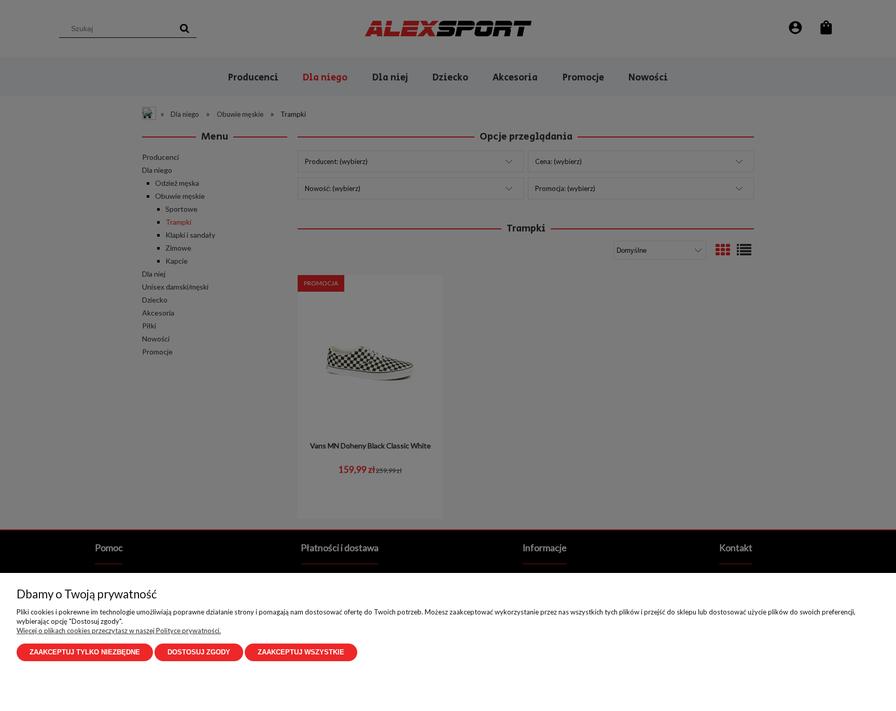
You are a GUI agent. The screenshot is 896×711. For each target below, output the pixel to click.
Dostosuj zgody (198, 652)
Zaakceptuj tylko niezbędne (85, 652)
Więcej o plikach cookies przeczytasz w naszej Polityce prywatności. (119, 630)
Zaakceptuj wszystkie (301, 652)
